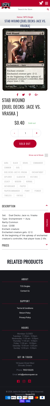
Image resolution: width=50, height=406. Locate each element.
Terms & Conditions (25, 308)
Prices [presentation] (5, 245)
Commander (38, 162)
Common (7, 167)
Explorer (8, 176)
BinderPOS (30, 394)
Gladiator (21, 176)
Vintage (20, 195)
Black (15, 162)
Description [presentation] (8, 206)
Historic (34, 176)
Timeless (8, 195)
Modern (18, 181)
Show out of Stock (36, 155)
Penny (27, 190)
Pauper (23, 186)
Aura (6, 162)
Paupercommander (12, 190)
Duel (18, 167)
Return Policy (25, 313)
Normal (29, 181)
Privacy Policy (25, 317)
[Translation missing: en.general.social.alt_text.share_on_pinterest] (30, 94)
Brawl (25, 162)
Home (19, 17)
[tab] (25, 207)
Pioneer (38, 190)
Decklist (47, 222)
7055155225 (28, 370)
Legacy (7, 181)
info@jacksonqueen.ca (27, 374)
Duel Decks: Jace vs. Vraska (15, 172)
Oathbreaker (9, 186)
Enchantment (37, 172)
